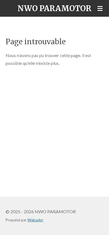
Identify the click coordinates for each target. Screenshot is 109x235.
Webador (35, 220)
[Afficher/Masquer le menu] (100, 8)
